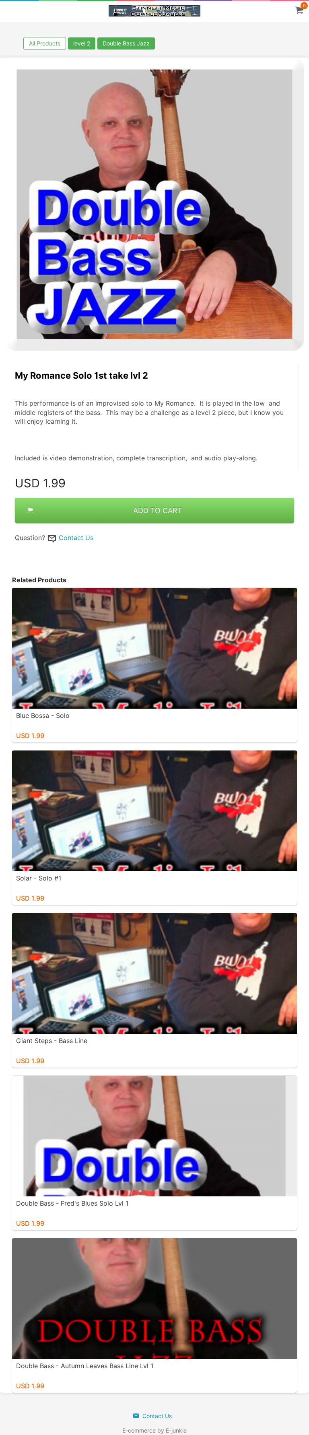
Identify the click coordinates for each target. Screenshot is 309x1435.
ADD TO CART (157, 510)
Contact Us (76, 538)
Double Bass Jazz (126, 43)
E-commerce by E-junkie (154, 1430)
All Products (44, 43)
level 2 (81, 43)
